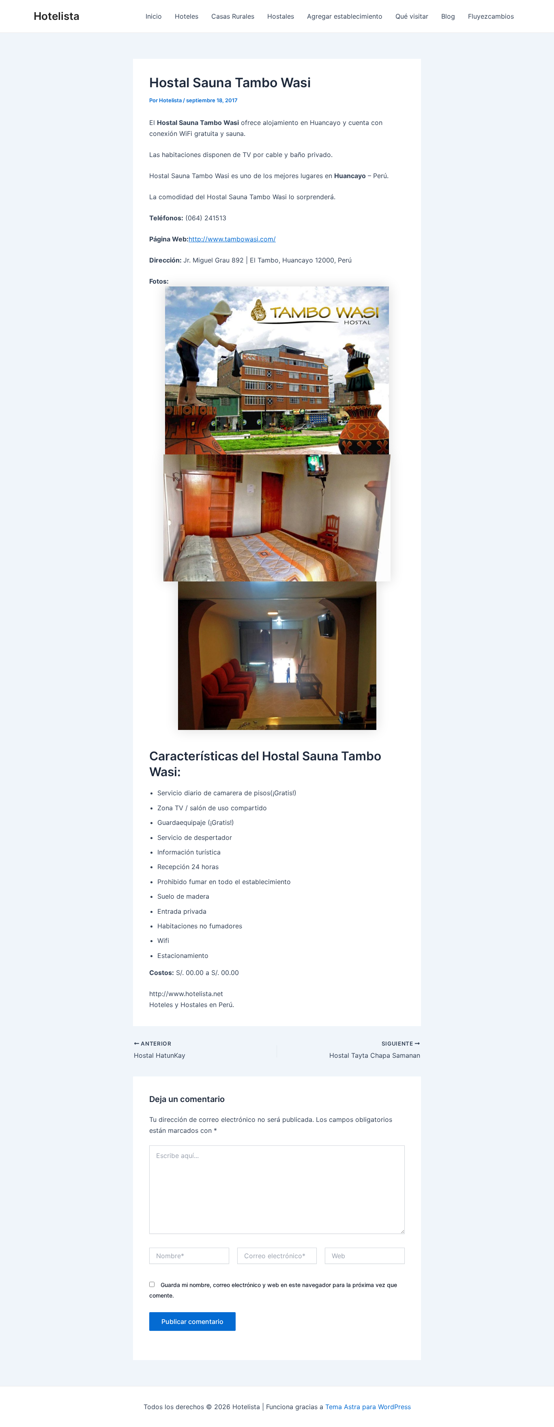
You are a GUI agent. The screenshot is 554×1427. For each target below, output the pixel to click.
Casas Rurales (232, 16)
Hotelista (56, 16)
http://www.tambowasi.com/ (232, 239)
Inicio (154, 16)
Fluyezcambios (491, 16)
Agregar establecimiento (344, 16)
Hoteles (186, 16)
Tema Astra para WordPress (368, 1407)
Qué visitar (411, 16)
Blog (448, 16)
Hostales (280, 16)
